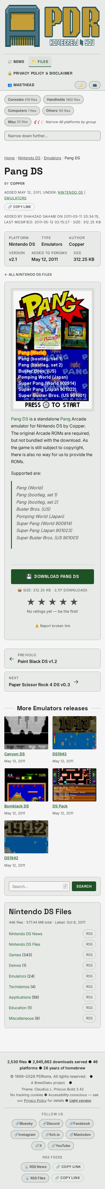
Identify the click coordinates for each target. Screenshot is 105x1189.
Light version (80, 1101)
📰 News (16, 61)
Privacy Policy (35, 1101)
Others (58, 111)
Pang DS (23, 171)
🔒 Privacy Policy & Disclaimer (40, 73)
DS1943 (59, 754)
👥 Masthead (21, 84)
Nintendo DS (29, 158)
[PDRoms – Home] (52, 26)
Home (9, 158)
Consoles (22, 99)
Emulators (52, 158)
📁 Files (40, 61)
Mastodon (80, 1135)
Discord (51, 1123)
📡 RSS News (35, 1167)
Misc (18, 122)
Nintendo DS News (25, 933)
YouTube (60, 1146)
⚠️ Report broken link (52, 626)
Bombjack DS (16, 806)
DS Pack (60, 806)
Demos (15, 965)
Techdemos (19, 986)
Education (17, 1007)
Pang (65, 419)
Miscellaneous (21, 1018)
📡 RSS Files (35, 1178)
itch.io (52, 1135)
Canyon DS (14, 754)
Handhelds (63, 99)
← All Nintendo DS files (28, 274)
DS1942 (11, 857)
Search (84, 886)
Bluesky (24, 1123)
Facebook (79, 1123)
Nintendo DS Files (24, 944)
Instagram (25, 1135)
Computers (22, 111)
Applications (20, 997)
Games (15, 954)
